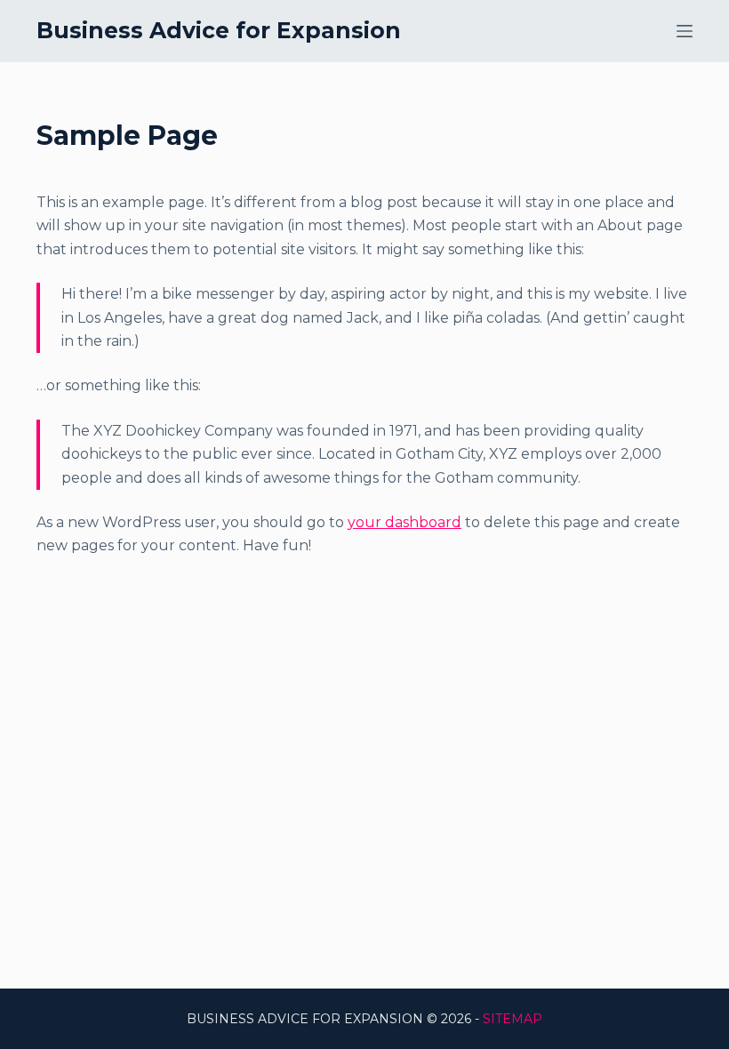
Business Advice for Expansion (218, 30)
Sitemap (512, 1019)
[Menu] (685, 31)
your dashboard (404, 522)
